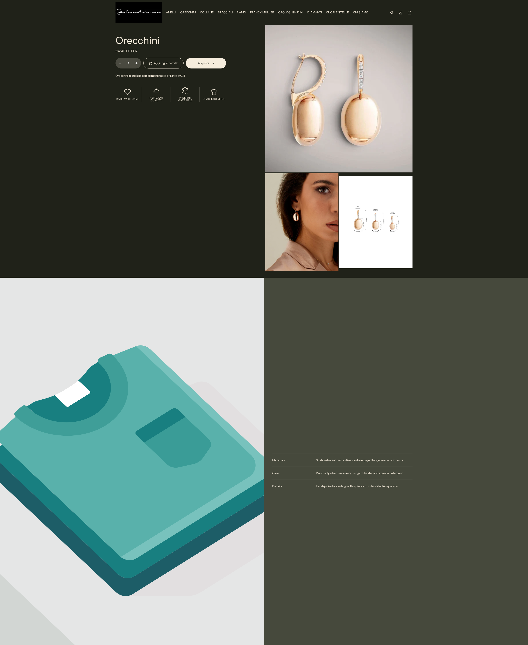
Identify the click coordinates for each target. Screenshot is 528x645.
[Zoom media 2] (301, 222)
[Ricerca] (391, 12)
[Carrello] (409, 12)
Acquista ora (206, 63)
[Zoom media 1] (338, 98)
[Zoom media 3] (375, 222)
